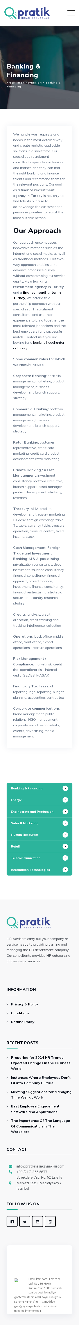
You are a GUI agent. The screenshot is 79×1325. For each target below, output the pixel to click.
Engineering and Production (32, 812)
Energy (16, 800)
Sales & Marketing (24, 823)
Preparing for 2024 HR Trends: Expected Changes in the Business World (40, 1063)
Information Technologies (30, 870)
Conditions (20, 1013)
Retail (15, 846)
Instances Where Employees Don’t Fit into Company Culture (41, 1080)
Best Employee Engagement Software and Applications (35, 1109)
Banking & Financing (27, 788)
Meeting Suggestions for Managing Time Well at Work (41, 1095)
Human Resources (24, 835)
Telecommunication (25, 858)
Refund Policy (22, 1022)
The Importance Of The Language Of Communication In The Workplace (40, 1126)
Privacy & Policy (24, 1004)
